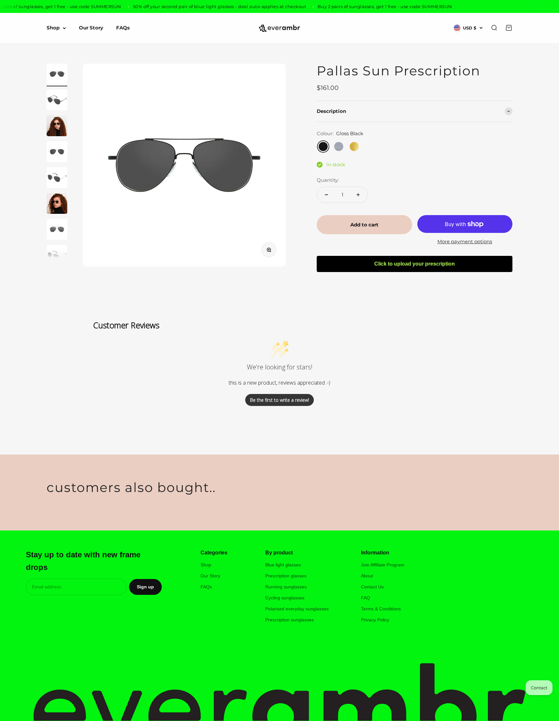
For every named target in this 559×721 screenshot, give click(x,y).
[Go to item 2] (57, 101)
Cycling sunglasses (284, 597)
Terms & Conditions (381, 608)
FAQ (365, 597)
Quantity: (328, 180)
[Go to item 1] (57, 75)
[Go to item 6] (57, 204)
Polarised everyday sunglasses (297, 608)
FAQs (123, 28)
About (367, 575)
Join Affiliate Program (382, 564)
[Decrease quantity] (326, 194)
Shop (53, 28)
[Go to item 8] (57, 256)
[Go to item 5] (57, 178)
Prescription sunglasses (289, 619)
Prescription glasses (285, 575)
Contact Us (372, 586)
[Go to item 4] (57, 152)
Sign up (145, 586)
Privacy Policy (375, 619)
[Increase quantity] (358, 194)
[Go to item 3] (57, 126)
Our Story (91, 28)
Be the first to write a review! (279, 400)
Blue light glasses (283, 564)
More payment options (464, 241)
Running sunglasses (286, 586)
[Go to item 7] (57, 230)
